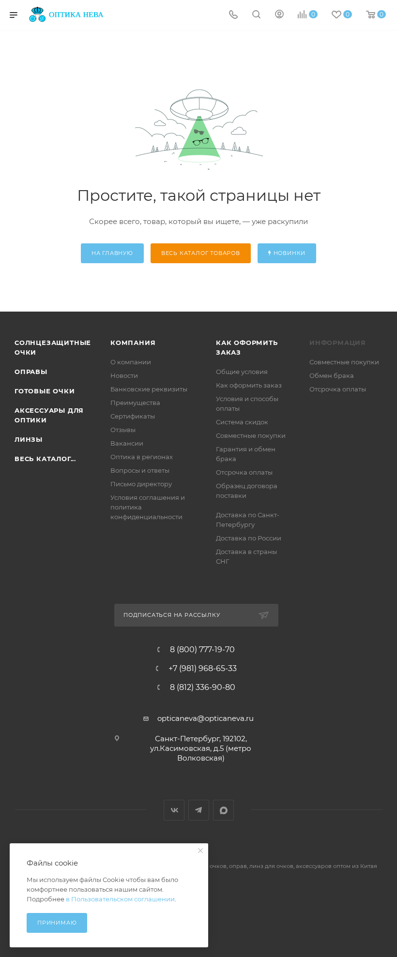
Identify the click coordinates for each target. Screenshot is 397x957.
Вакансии (126, 443)
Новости (124, 375)
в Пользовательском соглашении (120, 899)
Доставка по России (248, 538)
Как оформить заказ (249, 385)
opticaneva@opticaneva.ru (205, 718)
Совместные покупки (251, 435)
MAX (223, 810)
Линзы (29, 439)
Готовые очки (45, 391)
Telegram (198, 810)
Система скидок (242, 422)
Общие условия (242, 371)
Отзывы (123, 430)
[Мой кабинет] (279, 15)
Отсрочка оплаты (244, 472)
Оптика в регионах (141, 457)
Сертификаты (132, 416)
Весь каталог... (45, 459)
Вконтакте (174, 810)
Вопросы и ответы (139, 470)
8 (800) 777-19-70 (202, 650)
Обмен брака (331, 375)
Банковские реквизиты (148, 389)
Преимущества (135, 402)
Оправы (31, 371)
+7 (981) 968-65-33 (202, 669)
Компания (132, 342)
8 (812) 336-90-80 (202, 687)
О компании (130, 362)
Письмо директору (141, 484)
